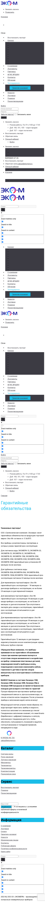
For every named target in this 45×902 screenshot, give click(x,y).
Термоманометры (19, 54)
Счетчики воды (18, 43)
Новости (4, 837)
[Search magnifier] (3, 209)
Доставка (5, 829)
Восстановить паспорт (10, 787)
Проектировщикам (15, 101)
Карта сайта (5, 852)
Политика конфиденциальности (14, 849)
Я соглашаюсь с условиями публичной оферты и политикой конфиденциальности (19, 809)
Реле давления (18, 45)
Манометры (17, 50)
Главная (4, 496)
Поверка (4, 790)
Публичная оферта (8, 846)
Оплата (4, 832)
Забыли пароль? (7, 114)
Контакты (5, 843)
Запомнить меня (24, 114)
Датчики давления (19, 48)
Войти (3, 106)
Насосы (15, 61)
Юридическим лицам (9, 840)
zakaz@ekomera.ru (25, 164)
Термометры (17, 52)
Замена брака (17, 86)
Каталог (11, 40)
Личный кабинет (12, 139)
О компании (6, 826)
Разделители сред (19, 59)
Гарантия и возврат (20, 88)
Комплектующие (19, 57)
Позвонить (9, 12)
